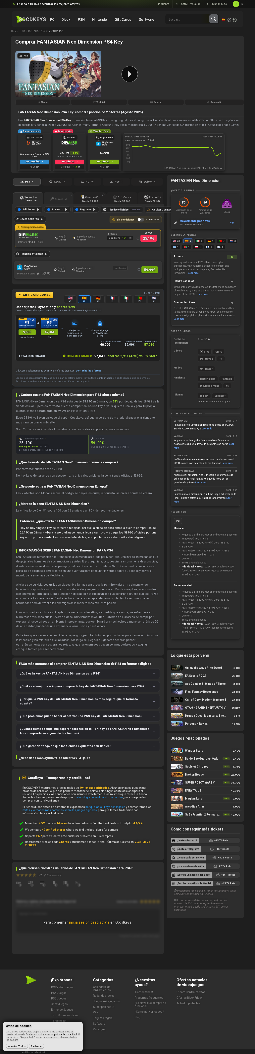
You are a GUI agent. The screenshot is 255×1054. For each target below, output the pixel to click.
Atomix (178, 256)
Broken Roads (205, 775)
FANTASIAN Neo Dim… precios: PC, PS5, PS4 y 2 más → (193, 168)
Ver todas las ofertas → (90, 370)
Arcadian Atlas (205, 807)
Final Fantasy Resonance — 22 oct (205, 692)
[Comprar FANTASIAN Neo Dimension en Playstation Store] (34, 267)
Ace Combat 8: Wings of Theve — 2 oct (205, 684)
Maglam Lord (205, 799)
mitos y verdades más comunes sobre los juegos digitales (60, 810)
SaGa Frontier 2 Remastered (205, 815)
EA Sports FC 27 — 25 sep (205, 676)
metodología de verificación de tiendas (98, 797)
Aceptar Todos (17, 1046)
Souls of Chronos (205, 767)
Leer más (193, 273)
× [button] (242, 4)
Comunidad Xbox (184, 302)
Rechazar (36, 1046)
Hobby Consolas (184, 280)
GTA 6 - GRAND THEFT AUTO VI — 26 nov (205, 708)
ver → (233, 222)
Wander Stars (205, 751)
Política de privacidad (33, 1052)
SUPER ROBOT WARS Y (205, 783)
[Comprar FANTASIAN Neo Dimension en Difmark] (35, 235)
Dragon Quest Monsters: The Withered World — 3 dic (205, 716)
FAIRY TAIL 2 (205, 791)
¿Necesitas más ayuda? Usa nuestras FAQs (52, 758)
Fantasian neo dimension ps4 (45, 31)
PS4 (64, 112)
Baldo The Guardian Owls (205, 759)
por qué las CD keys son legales (105, 807)
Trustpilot (131, 823)
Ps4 (23, 31)
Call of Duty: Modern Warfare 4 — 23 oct (205, 700)
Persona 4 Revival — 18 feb (205, 724)
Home (14, 31)
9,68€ (27, 332)
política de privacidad (65, 1034)
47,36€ (50, 332)
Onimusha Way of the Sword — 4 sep (205, 668)
